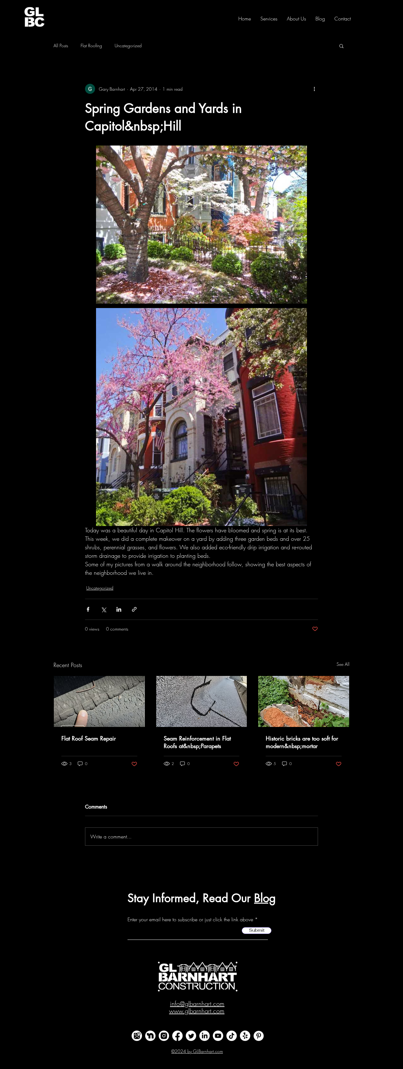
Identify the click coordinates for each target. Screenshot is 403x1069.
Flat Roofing (91, 46)
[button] (341, 45)
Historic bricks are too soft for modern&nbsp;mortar (302, 742)
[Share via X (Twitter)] (103, 609)
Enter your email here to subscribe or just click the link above (190, 919)
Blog (265, 898)
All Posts (61, 46)
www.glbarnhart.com (196, 1011)
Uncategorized (128, 46)
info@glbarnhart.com (197, 1003)
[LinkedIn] (204, 1036)
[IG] (164, 1036)
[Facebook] (177, 1036)
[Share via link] (134, 609)
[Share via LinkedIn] (119, 609)
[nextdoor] (150, 1036)
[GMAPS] (137, 1036)
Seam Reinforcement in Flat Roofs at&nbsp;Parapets (197, 742)
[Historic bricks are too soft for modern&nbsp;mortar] (303, 701)
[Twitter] (191, 1036)
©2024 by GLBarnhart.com (197, 1051)
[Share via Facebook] (88, 609)
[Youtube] (218, 1036)
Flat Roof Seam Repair (88, 738)
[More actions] (314, 89)
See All (343, 664)
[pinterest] (258, 1036)
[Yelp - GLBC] (245, 1036)
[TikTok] (231, 1036)
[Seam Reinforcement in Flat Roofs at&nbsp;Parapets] (201, 701)
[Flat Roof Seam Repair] (99, 701)
